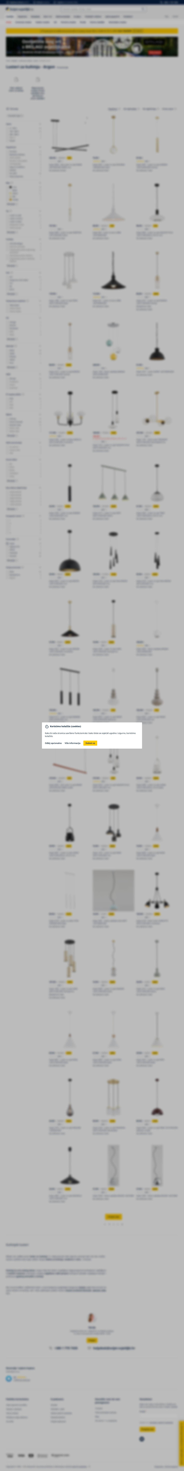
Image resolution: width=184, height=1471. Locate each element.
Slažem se (90, 743)
